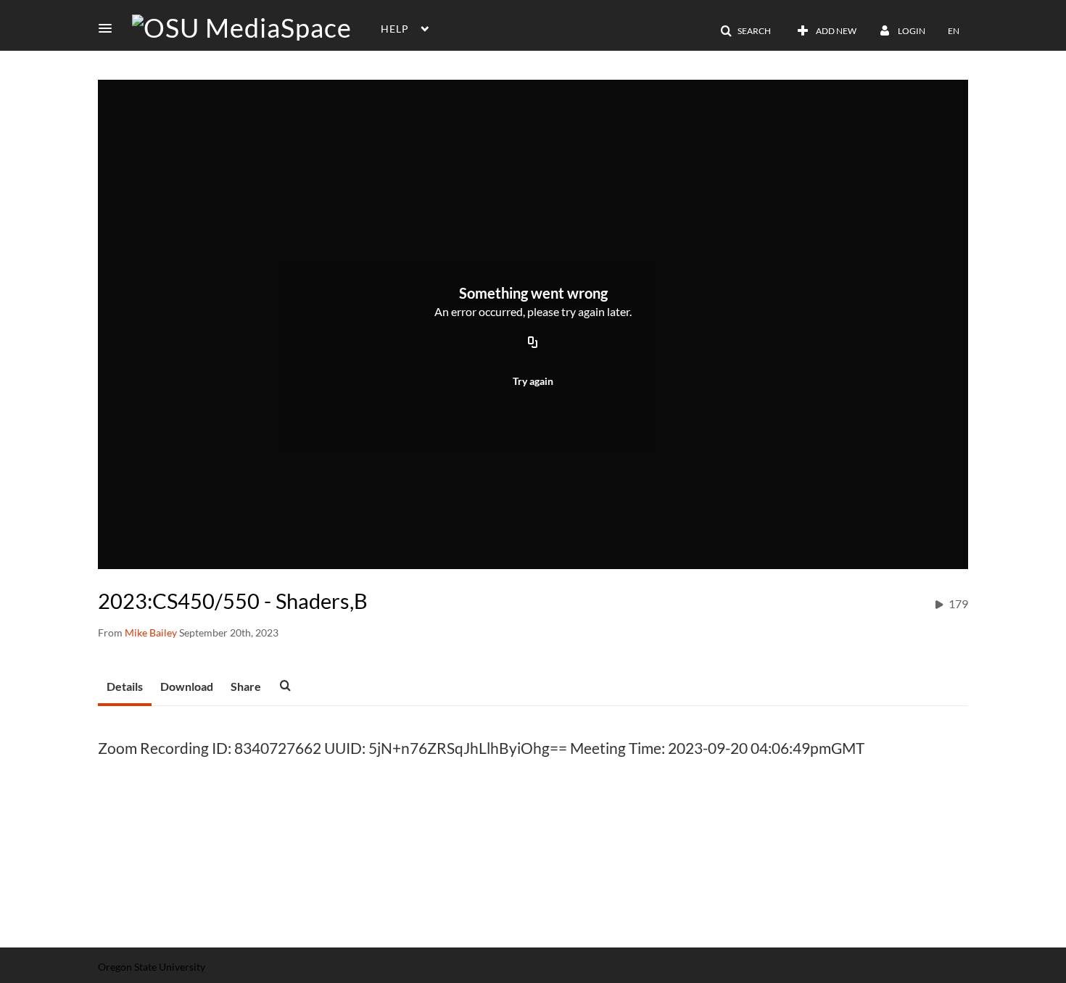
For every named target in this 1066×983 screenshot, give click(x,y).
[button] (109, 28)
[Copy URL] (533, 342)
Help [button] (395, 28)
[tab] (125, 687)
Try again (533, 381)
